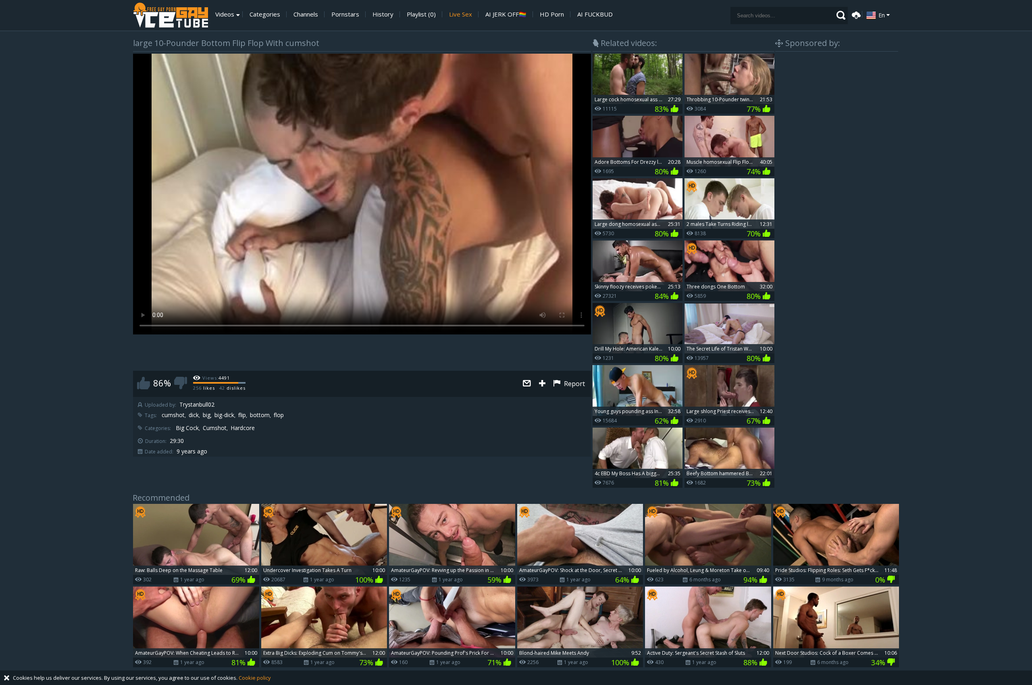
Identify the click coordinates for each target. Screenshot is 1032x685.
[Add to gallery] (542, 384)
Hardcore (243, 428)
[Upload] (855, 14)
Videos (224, 14)
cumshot (173, 415)
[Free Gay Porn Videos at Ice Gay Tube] (170, 15)
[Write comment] (527, 384)
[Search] (841, 15)
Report (573, 383)
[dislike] (180, 383)
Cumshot (215, 428)
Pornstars (345, 14)
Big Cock (187, 428)
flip (242, 415)
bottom (260, 415)
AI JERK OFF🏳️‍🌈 (505, 14)
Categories (265, 14)
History (382, 14)
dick (194, 415)
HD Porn (552, 14)
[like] (143, 383)
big (206, 415)
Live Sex (460, 14)
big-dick (224, 415)
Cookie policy (255, 677)
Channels (305, 14)
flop (279, 415)
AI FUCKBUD (595, 14)
